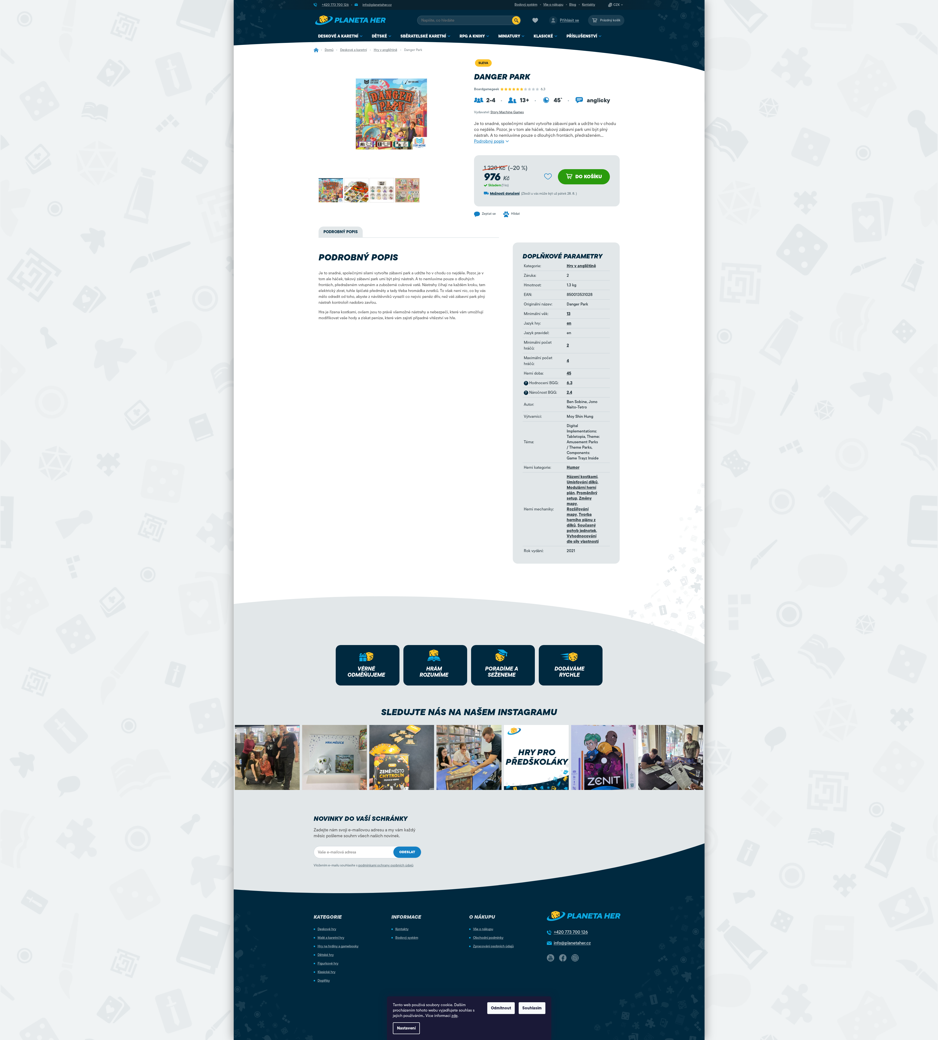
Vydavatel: (499, 112)
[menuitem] (340, 36)
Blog (572, 4)
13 (568, 314)
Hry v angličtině (581, 266)
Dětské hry (326, 955)
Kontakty (588, 4)
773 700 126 (571, 932)
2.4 (569, 392)
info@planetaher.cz (572, 943)
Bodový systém (525, 4)
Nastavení (406, 1028)
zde (454, 1016)
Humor (573, 467)
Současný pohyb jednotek (581, 528)
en (569, 323)
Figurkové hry (328, 963)
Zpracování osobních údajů (493, 946)
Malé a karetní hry (331, 937)
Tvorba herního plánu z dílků (581, 520)
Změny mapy (579, 501)
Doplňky (324, 980)
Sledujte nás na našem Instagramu (469, 712)
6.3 (569, 383)
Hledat (516, 20)
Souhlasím (532, 1008)
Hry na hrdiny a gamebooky (338, 946)
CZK (616, 5)
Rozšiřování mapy (578, 512)
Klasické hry (326, 972)
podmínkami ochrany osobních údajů (385, 865)
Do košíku (588, 177)
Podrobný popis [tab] (340, 232)
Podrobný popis (489, 141)
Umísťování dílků (582, 482)
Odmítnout (501, 1008)
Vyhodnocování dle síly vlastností (583, 539)
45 (569, 373)
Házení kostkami (582, 477)
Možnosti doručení (505, 193)
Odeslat (407, 852)
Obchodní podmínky (488, 937)
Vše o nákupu (553, 4)
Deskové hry (327, 929)
